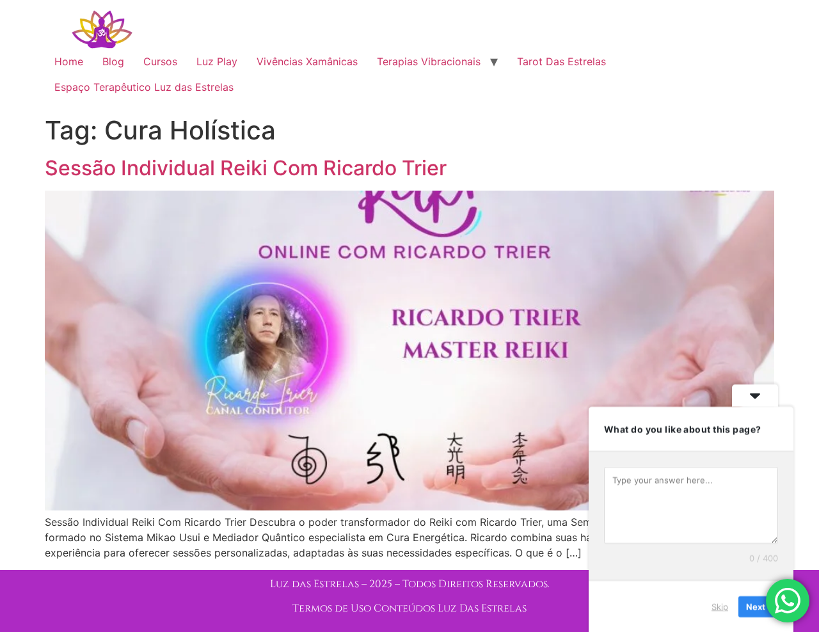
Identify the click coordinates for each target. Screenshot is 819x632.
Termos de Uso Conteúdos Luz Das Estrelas (409, 608)
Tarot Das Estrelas (561, 61)
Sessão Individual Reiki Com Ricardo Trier (246, 167)
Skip (720, 606)
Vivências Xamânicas (307, 61)
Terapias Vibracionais (429, 61)
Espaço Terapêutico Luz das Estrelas (144, 87)
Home (68, 61)
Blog (113, 61)
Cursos (160, 61)
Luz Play (216, 61)
